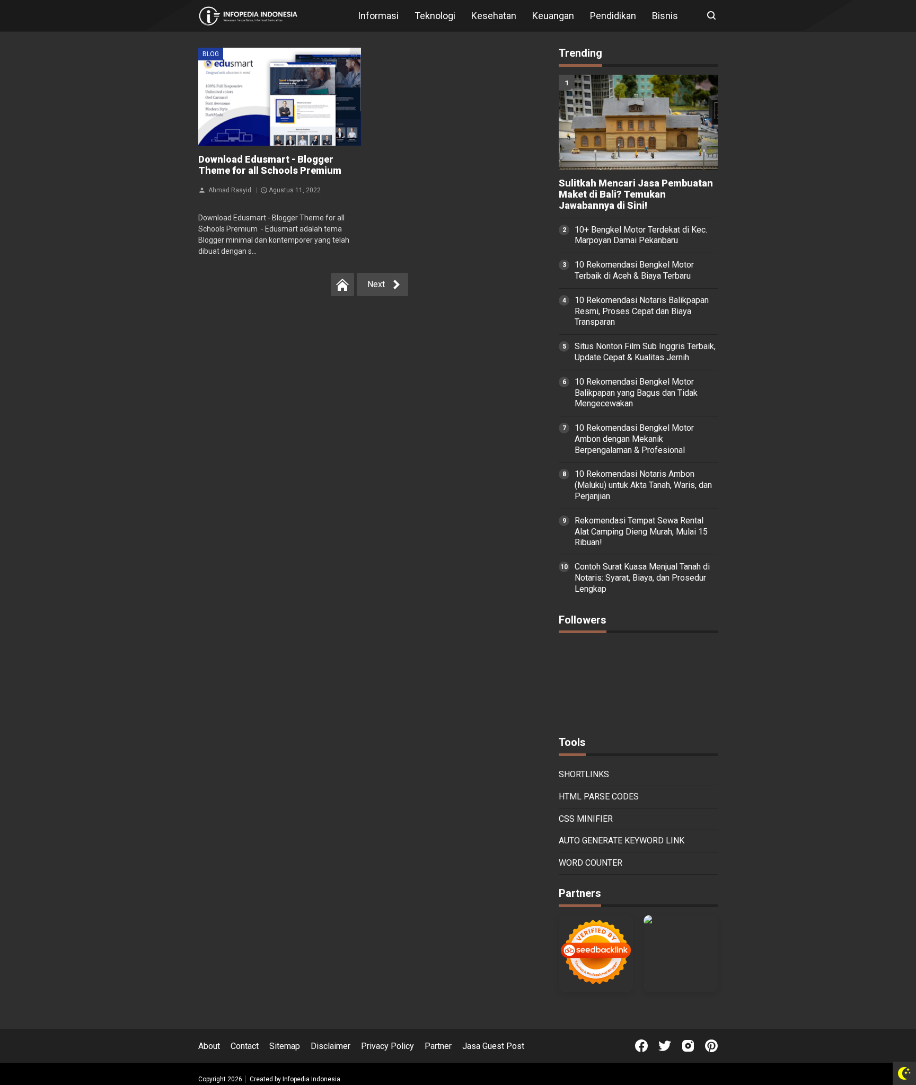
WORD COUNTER (590, 863)
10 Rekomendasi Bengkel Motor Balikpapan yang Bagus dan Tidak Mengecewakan (636, 393)
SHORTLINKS (584, 774)
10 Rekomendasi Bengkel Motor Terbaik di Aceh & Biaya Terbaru (634, 270)
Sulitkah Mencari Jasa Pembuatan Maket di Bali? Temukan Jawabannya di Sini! (636, 194)
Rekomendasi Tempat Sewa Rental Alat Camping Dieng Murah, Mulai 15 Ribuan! (641, 531)
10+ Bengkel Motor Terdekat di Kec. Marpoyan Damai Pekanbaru (641, 235)
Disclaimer (330, 1046)
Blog (210, 54)
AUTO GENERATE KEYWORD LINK (621, 840)
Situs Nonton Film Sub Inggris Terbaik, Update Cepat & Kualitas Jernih (645, 351)
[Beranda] (342, 284)
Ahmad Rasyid (229, 189)
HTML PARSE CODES (599, 796)
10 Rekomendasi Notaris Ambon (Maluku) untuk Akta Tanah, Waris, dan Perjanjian (643, 485)
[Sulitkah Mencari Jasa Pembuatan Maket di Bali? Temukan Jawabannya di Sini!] (638, 122)
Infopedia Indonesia (311, 1079)
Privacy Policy (387, 1046)
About (209, 1046)
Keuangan (553, 15)
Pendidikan (613, 15)
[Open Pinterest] (711, 1045)
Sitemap (284, 1046)
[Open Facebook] (641, 1045)
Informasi (378, 15)
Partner (438, 1046)
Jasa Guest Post (493, 1046)
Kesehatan (493, 15)
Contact (245, 1046)
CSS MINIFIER (586, 819)
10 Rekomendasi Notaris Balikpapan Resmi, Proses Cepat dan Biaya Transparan (642, 311)
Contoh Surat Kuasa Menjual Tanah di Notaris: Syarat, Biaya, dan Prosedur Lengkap (642, 578)
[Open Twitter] (664, 1045)
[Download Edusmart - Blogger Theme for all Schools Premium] (279, 96)
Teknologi (435, 15)
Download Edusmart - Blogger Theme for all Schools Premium (269, 165)
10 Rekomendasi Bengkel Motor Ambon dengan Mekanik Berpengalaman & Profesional (634, 439)
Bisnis (665, 15)
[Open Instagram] (688, 1045)
